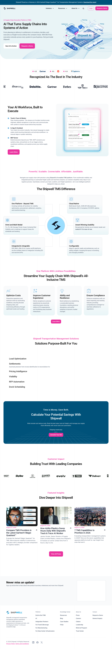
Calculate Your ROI (56, 435)
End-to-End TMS (41, 615)
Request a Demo (102, 8)
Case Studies (64, 621)
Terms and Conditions (22, 644)
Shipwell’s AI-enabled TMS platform (61, 177)
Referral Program (81, 628)
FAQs (61, 625)
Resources (63, 615)
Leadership (79, 625)
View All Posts (56, 554)
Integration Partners (42, 621)
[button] (49, 8)
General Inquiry (97, 618)
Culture (78, 621)
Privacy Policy (10, 644)
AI (36, 618)
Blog (61, 618)
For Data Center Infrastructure (45, 631)
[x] (42, 642)
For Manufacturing (41, 628)
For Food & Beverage (42, 625)
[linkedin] (33, 642)
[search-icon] (83, 8)
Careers (78, 618)
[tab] (30, 357)
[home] (10, 8)
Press (78, 615)
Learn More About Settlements (82, 389)
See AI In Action (11, 46)
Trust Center (80, 631)
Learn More (14, 152)
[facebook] (37, 642)
